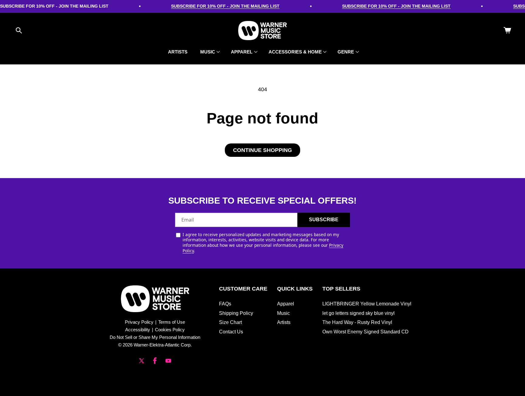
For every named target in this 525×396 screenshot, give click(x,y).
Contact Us (231, 331)
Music (283, 313)
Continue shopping (262, 150)
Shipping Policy (236, 313)
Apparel (285, 303)
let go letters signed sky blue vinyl (358, 313)
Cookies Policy (170, 329)
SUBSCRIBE (323, 219)
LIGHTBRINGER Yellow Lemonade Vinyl (366, 303)
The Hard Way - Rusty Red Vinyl (357, 322)
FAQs (225, 303)
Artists (283, 322)
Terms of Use (171, 322)
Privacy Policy (139, 322)
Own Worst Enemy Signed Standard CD (365, 331)
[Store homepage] (155, 298)
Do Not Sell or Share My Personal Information (155, 337)
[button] (19, 30)
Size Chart (230, 322)
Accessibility (137, 329)
